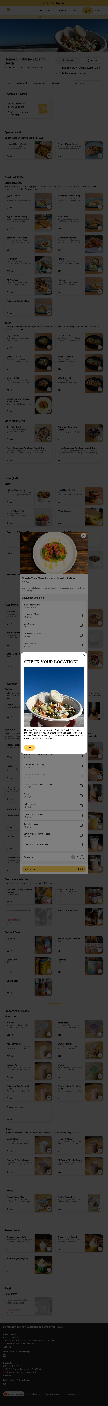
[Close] (84, 655)
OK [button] (29, 747)
